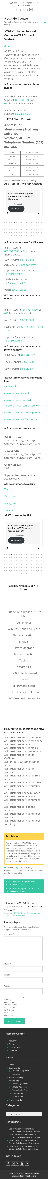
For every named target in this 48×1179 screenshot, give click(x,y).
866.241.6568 (19, 289)
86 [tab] (16, 570)
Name (7, 964)
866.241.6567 (17, 282)
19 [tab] (9, 226)
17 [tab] (4, 226)
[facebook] (16, 9)
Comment (9, 934)
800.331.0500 (22, 100)
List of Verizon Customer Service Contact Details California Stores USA (24, 1130)
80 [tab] (41, 567)
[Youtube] (27, 9)
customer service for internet (21, 419)
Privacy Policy (14, 1047)
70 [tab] (24, 235)
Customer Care (15, 1068)
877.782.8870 (28, 265)
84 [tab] (11, 570)
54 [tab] (16, 232)
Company (22, 870)
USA (20, 873)
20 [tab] (11, 226)
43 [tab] (29, 229)
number (7, 873)
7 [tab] (19, 223)
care (29, 867)
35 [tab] (9, 229)
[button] (7, 212)
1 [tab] (4, 223)
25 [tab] (24, 226)
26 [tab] (26, 226)
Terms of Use (17, 1096)
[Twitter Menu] (23, 9)
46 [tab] (36, 229)
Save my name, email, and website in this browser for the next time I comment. (10, 1007)
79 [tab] (39, 567)
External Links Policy (20, 1090)
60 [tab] (31, 232)
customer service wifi (16, 393)
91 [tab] (29, 570)
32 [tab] (41, 226)
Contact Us (13, 1044)
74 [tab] (34, 235)
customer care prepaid (17, 400)
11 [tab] (29, 223)
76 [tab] (31, 567)
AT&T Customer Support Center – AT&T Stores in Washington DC (20, 528)
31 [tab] (39, 226)
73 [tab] (31, 235)
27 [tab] (29, 226)
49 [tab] (4, 232)
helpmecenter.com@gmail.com (25, 2)
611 (6, 103)
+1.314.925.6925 (13, 274)
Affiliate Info (14, 1080)
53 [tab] (14, 232)
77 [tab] (34, 567)
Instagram (10, 503)
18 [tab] (7, 226)
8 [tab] (21, 223)
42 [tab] (26, 229)
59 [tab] (29, 232)
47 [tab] (39, 229)
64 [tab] (41, 232)
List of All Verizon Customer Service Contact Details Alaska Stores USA (24, 1147)
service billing (12, 386)
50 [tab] (7, 232)
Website (7, 986)
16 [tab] (41, 223)
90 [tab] (26, 570)
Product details (15, 1100)
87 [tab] (19, 570)
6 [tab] (16, 223)
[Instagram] (20, 9)
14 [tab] (36, 223)
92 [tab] (31, 570)
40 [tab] (21, 229)
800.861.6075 (26, 368)
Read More (16, 208)
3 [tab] (9, 223)
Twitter (8, 489)
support (15, 873)
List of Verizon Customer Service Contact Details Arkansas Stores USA (24, 1135)
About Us (13, 1041)
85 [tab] (14, 570)
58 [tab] (26, 232)
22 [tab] (16, 226)
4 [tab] (11, 223)
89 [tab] (24, 570)
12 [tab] (31, 223)
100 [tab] (26, 574)
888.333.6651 (26, 260)
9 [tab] (24, 223)
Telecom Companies (20, 1070)
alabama (10, 867)
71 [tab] (26, 235)
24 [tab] (21, 226)
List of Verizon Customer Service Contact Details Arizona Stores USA (24, 1141)
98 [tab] (21, 574)
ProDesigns (31, 1176)
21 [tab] (14, 226)
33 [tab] (4, 229)
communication (10, 870)
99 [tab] (24, 574)
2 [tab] (7, 223)
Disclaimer (13, 1050)
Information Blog (16, 1077)
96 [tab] (41, 570)
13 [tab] (34, 223)
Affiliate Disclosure (19, 1087)
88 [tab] (21, 570)
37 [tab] (14, 229)
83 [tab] (9, 570)
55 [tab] (19, 232)
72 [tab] (29, 235)
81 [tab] (4, 570)
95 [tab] (39, 570)
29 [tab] (34, 226)
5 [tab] (14, 223)
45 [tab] (34, 229)
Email (7, 975)
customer (30, 870)
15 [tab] (39, 223)
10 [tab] (26, 223)
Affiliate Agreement (20, 1083)
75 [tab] (29, 567)
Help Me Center (16, 18)
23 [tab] (19, 226)
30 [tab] (36, 226)
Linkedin (9, 510)
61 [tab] (34, 232)
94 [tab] (36, 570)
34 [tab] (7, 229)
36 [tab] (11, 229)
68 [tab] (19, 235)
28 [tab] (31, 226)
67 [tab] (16, 235)
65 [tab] (11, 235)
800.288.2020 (22, 113)
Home (11, 1064)
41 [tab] (24, 229)
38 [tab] (16, 229)
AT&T (21, 867)
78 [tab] (36, 567)
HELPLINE (39, 870)
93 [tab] (34, 570)
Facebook (9, 496)
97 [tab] (19, 574)
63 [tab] (39, 232)
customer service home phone (22, 412)
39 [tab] (19, 229)
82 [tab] (7, 570)
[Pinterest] (30, 9)
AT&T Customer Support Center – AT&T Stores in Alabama (22, 914)
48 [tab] (41, 229)
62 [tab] (36, 232)
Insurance (16, 1074)
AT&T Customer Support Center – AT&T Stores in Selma (20, 196)
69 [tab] (21, 235)
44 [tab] (31, 229)
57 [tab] (24, 232)
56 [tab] (21, 232)
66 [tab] (14, 235)
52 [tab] (11, 232)
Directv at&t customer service (21, 405)
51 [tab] (9, 232)
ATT (25, 867)
